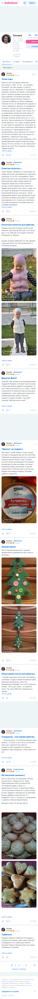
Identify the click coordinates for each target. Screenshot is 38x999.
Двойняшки (18, 162)
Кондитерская (19, 769)
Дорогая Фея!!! (9, 378)
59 (9, 762)
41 (9, 211)
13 (9, 364)
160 (10, 155)
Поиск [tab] (17, 62)
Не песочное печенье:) (13, 775)
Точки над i (7, 79)
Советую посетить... (12, 168)
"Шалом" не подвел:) (12, 449)
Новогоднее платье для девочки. (18, 673)
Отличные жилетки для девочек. (18, 224)
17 (26, 965)
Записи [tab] (7, 62)
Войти (32, 3)
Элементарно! (9, 546)
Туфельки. (7, 934)
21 (9, 921)
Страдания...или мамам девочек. (18, 736)
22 (9, 533)
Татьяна (9, 73)
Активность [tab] (28, 62)
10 (9, 660)
